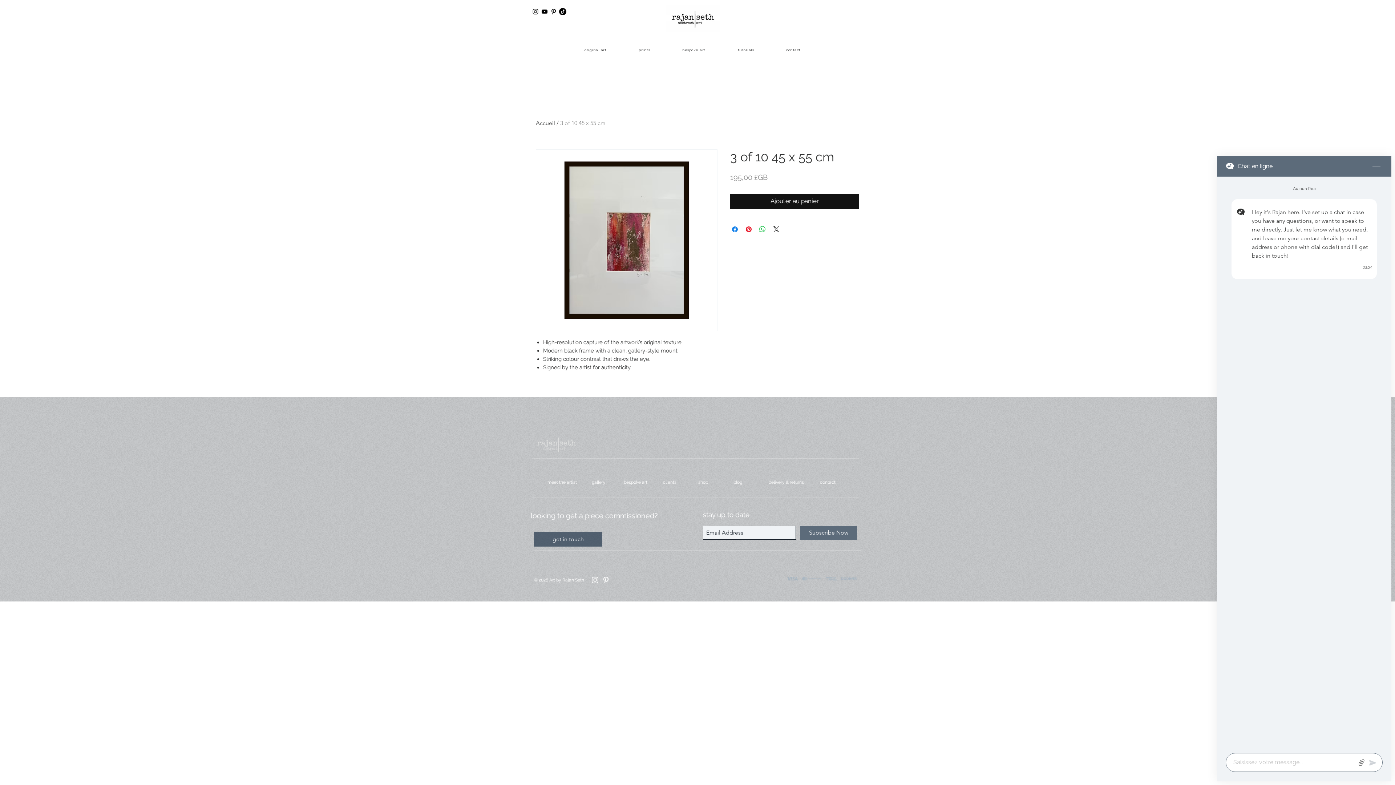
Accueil (545, 123)
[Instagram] (595, 580)
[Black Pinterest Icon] (553, 11)
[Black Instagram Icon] (535, 11)
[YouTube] (544, 11)
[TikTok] (562, 11)
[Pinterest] (606, 580)
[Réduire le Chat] (1376, 166)
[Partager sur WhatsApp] (762, 229)
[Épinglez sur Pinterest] (748, 229)
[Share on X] (776, 229)
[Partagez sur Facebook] (735, 229)
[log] (1304, 463)
